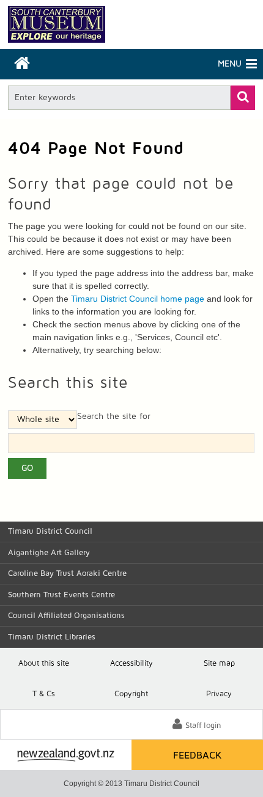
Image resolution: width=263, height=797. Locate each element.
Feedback (197, 755)
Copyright (131, 694)
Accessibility (131, 664)
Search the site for (113, 416)
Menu (187, 64)
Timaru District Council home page (137, 299)
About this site (43, 664)
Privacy (219, 694)
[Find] (243, 98)
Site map (219, 664)
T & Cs (43, 694)
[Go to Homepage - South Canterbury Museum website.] (56, 24)
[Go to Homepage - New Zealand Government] (66, 755)
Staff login (203, 726)
